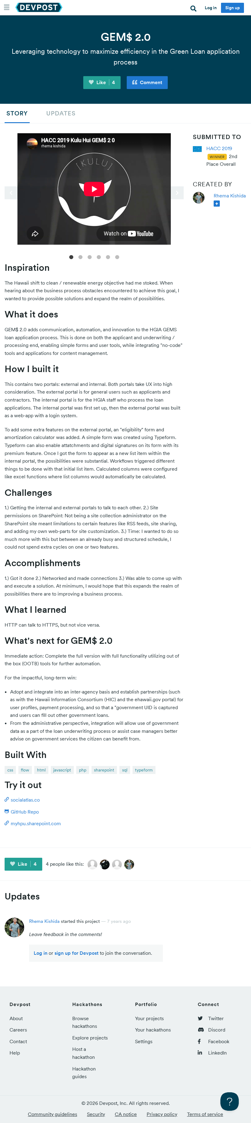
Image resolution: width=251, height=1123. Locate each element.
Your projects (149, 1018)
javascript (62, 770)
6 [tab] (117, 257)
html (41, 770)
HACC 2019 (219, 148)
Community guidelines (52, 1114)
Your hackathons (153, 1030)
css (10, 770)
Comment (150, 82)
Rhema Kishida (230, 195)
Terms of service (205, 1114)
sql (124, 770)
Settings (143, 1041)
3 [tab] (90, 257)
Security (96, 1114)
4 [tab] (99, 257)
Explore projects (90, 1038)
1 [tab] (71, 257)
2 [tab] (80, 257)
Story (17, 113)
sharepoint (104, 770)
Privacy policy (162, 1114)
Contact (18, 1041)
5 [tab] (108, 257)
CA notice (126, 1114)
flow (25, 770)
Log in (211, 7)
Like (105, 82)
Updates (61, 113)
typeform (144, 770)
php (82, 770)
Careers (18, 1030)
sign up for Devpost (76, 953)
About (16, 1018)
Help (14, 1053)
